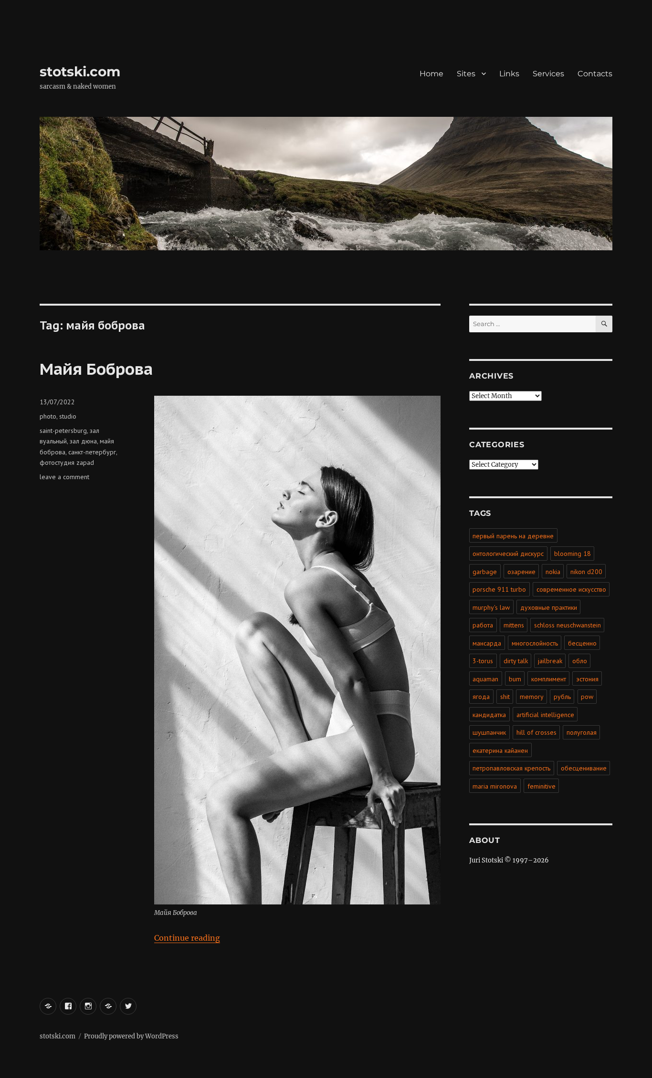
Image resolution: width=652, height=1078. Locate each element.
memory (532, 696)
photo (48, 416)
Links (509, 73)
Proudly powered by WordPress (131, 1036)
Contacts (595, 73)
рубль (562, 696)
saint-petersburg (63, 430)
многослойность (535, 643)
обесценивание (584, 768)
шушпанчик (489, 732)
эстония (587, 679)
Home (431, 73)
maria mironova (495, 786)
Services (548, 73)
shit (505, 696)
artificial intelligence (545, 714)
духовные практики (548, 607)
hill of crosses (536, 732)
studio (67, 416)
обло (579, 661)
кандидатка (489, 714)
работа (483, 625)
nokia (553, 571)
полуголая (582, 732)
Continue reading (187, 938)
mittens (514, 625)
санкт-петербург (92, 452)
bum (515, 679)
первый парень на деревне (513, 536)
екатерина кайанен (500, 750)
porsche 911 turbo (499, 589)
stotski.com (80, 71)
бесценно (582, 643)
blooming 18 (572, 553)
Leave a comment (64, 476)
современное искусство (571, 589)
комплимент (548, 679)
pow (587, 696)
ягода (481, 696)
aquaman (485, 679)
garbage (485, 571)
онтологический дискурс (508, 553)
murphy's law (491, 607)
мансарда (487, 643)
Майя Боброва (96, 368)
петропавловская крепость (511, 768)
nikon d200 (586, 571)
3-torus (483, 661)
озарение (521, 571)
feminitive (541, 786)
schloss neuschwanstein (567, 625)
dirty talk (516, 661)
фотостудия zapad (67, 462)
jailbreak (550, 661)
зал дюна (83, 441)
